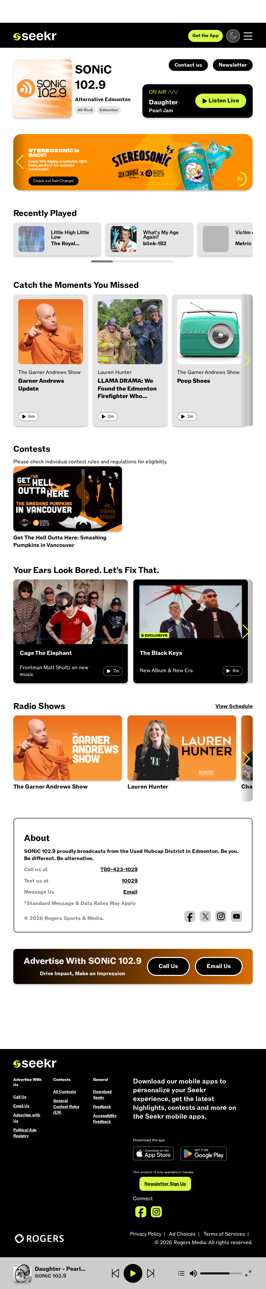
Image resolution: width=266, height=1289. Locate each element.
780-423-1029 (119, 869)
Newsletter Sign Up (165, 1184)
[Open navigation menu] (248, 36)
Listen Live (224, 100)
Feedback (102, 1106)
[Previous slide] (19, 162)
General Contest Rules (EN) (66, 1106)
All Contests (64, 1091)
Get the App (205, 36)
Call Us (168, 966)
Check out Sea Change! (53, 180)
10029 (130, 880)
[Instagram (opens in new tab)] (220, 916)
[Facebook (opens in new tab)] (189, 916)
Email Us (219, 966)
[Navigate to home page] (34, 36)
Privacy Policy (145, 1234)
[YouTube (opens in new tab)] (236, 916)
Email (130, 892)
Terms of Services (224, 1234)
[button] (53, 1273)
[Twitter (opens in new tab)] (205, 916)
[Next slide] (246, 360)
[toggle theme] (233, 36)
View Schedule (234, 706)
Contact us (188, 65)
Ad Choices (182, 1234)
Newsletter (233, 65)
